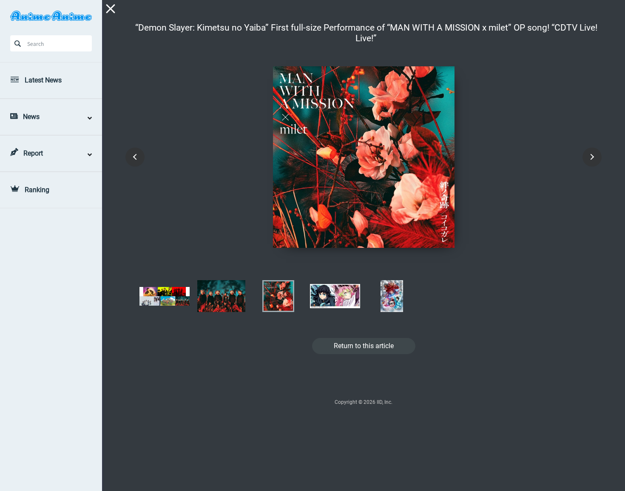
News (31, 117)
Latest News (43, 80)
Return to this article (364, 346)
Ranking (37, 190)
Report (33, 153)
